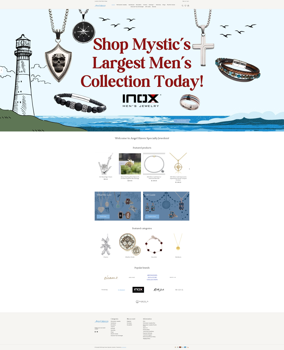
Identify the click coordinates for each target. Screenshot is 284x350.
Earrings (113, 328)
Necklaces (131, 4)
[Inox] (138, 290)
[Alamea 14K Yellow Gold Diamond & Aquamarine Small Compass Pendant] (178, 164)
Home (113, 4)
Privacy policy (146, 329)
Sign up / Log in (186, 1)
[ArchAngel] (152, 278)
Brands (154, 6)
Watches (158, 4)
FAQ (144, 321)
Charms (145, 4)
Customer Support (147, 335)
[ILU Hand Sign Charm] (106, 164)
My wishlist (129, 325)
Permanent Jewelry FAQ (149, 323)
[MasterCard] (180, 347)
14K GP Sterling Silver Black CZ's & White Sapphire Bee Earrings (130, 177)
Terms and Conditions (148, 331)
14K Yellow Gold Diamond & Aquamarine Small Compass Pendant (178, 178)
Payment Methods (147, 333)
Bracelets (138, 4)
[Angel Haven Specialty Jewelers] (100, 5)
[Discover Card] (188, 347)
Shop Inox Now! (181, 121)
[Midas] (179, 290)
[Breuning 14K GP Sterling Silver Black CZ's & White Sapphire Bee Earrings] (130, 164)
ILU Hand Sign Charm (105, 177)
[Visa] (183, 347)
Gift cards (147, 6)
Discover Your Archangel (137, 6)
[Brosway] (104, 290)
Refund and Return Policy (149, 336)
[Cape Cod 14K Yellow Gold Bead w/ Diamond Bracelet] (154, 164)
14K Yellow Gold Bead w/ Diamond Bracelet (154, 177)
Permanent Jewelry (122, 4)
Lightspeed (123, 347)
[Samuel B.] (142, 302)
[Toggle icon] (182, 5)
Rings (164, 4)
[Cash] (175, 347)
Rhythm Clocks (171, 4)
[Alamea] (111, 278)
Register (129, 321)
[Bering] (173, 278)
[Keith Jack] (159, 290)
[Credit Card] (178, 347)
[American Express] (185, 347)
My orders (129, 323)
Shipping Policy (146, 338)
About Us (145, 327)
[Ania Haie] (131, 278)
